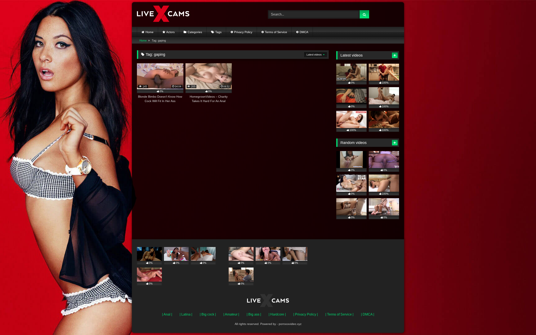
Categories (195, 32)
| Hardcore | (277, 314)
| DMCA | (367, 314)
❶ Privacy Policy (241, 32)
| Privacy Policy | (305, 314)
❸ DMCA (302, 32)
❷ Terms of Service (274, 32)
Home (149, 32)
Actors (170, 32)
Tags (218, 32)
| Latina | (186, 314)
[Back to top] (523, 322)
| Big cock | (208, 314)
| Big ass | (254, 314)
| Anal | (167, 314)
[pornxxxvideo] (163, 14)
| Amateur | (231, 314)
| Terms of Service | (339, 314)
